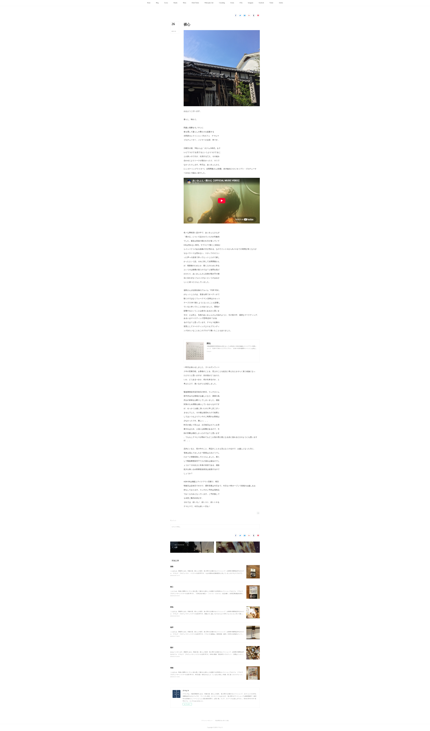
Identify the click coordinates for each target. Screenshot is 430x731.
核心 (171, 587)
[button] (148, 3)
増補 (171, 668)
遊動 (171, 566)
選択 (171, 647)
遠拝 (171, 627)
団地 (171, 607)
